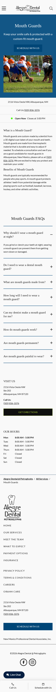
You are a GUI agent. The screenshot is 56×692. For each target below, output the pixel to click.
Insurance (10, 560)
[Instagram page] (32, 662)
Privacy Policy (14, 570)
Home (7, 525)
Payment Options (15, 553)
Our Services (12, 532)
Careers (9, 584)
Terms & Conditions (17, 577)
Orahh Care (11, 591)
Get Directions (28, 412)
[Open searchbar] (51, 8)
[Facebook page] (23, 662)
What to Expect (14, 546)
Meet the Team (13, 539)
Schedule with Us (28, 48)
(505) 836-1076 (32, 110)
